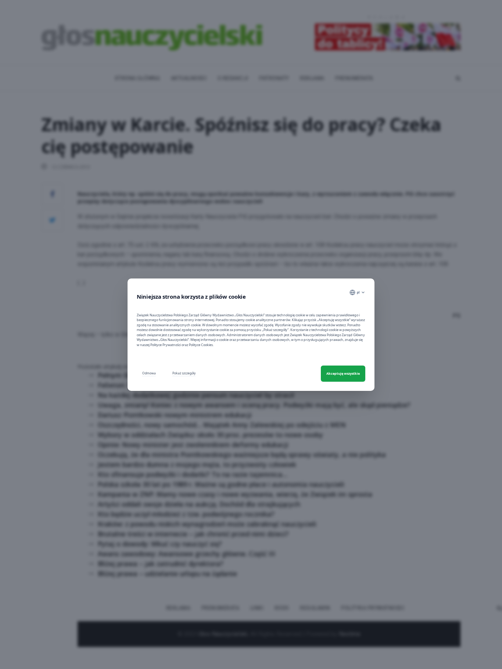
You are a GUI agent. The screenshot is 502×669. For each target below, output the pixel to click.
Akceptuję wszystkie (343, 373)
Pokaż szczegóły (184, 373)
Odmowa (149, 373)
